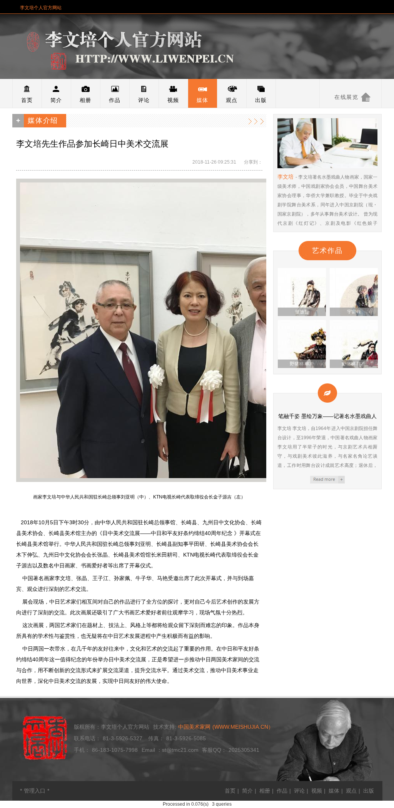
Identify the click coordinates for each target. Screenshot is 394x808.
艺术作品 (327, 250)
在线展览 (346, 97)
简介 (56, 100)
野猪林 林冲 (302, 363)
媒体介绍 (256, 120)
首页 (27, 100)
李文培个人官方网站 (41, 7)
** (34, 791)
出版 (261, 100)
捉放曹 (302, 312)
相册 (86, 100)
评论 (144, 100)
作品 (115, 100)
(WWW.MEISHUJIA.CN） (226, 727)
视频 (173, 100)
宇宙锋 (354, 312)
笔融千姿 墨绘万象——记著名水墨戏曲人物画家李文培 (327, 479)
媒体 (203, 100)
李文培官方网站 (147, 46)
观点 (232, 100)
